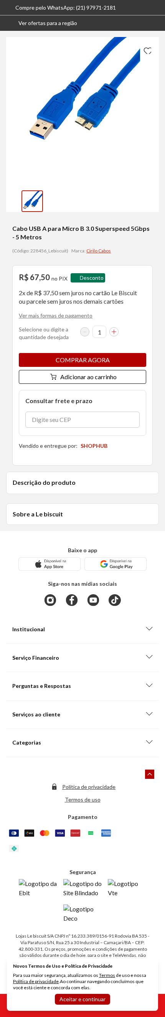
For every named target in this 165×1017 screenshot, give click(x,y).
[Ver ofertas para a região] (156, 23)
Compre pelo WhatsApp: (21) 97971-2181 (65, 7)
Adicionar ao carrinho (88, 376)
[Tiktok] (115, 600)
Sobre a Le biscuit (38, 514)
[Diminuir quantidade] (84, 331)
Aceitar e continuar (82, 999)
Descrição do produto (44, 482)
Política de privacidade (89, 786)
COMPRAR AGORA (83, 359)
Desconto (92, 277)
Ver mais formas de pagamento (55, 315)
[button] (41, 23)
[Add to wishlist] (146, 49)
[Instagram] (50, 600)
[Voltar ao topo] (149, 774)
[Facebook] (72, 600)
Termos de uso (83, 799)
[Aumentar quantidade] (114, 331)
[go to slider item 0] (32, 201)
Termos (107, 975)
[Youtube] (93, 600)
